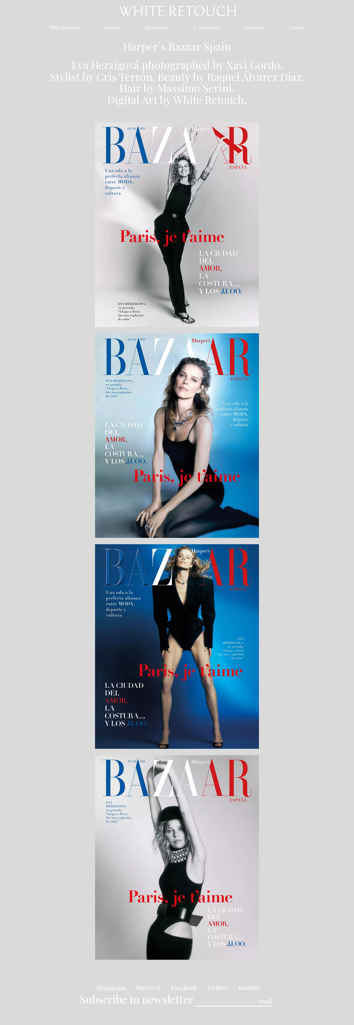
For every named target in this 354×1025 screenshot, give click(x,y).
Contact (297, 28)
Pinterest (148, 987)
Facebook (184, 987)
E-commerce (206, 28)
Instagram (111, 987)
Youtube (249, 987)
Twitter (217, 987)
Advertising (156, 28)
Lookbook (254, 28)
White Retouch (64, 28)
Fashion (112, 28)
